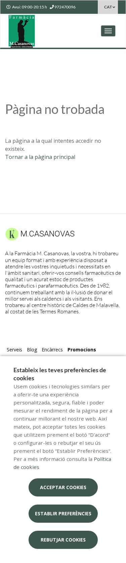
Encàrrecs (52, 349)
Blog (32, 349)
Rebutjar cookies (63, 539)
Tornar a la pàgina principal (40, 157)
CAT (108, 6)
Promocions (82, 349)
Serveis (14, 349)
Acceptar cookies (63, 487)
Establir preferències (63, 513)
